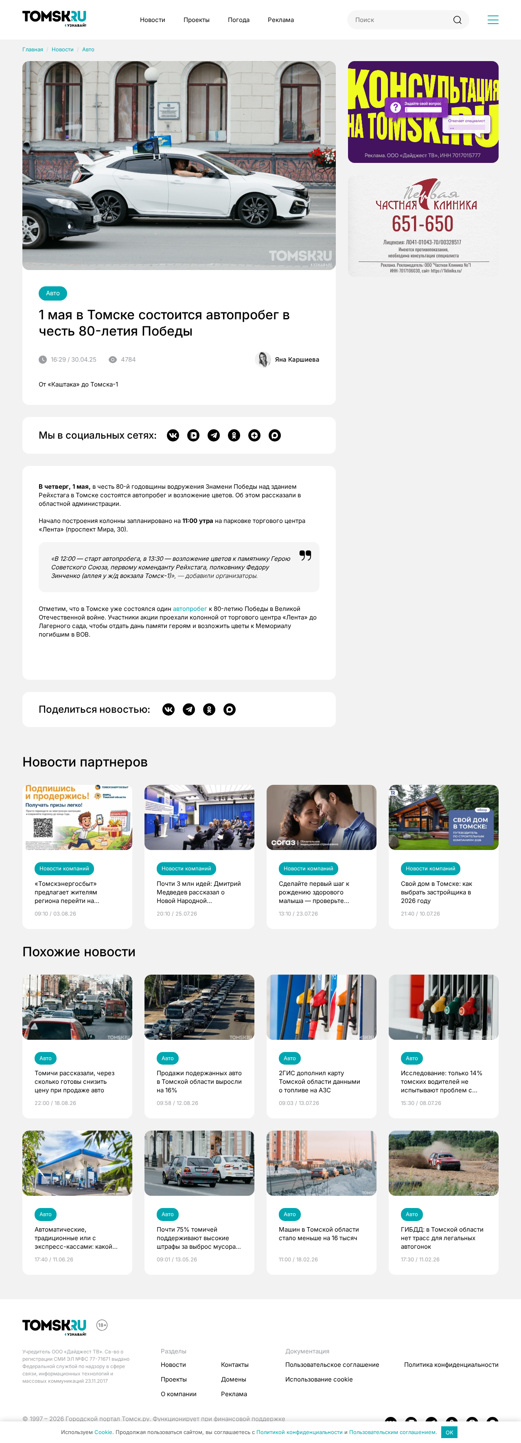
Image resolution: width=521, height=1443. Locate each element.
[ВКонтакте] (173, 435)
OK (449, 1432)
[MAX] (275, 435)
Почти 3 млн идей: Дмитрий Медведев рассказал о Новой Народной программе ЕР (199, 892)
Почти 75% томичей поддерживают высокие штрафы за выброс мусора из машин (196, 1238)
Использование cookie (319, 1379)
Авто (88, 49)
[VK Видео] (193, 435)
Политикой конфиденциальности (299, 1432)
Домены (233, 1379)
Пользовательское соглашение (332, 1364)
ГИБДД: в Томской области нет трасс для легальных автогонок (442, 1238)
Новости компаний (64, 868)
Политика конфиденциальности (451, 1364)
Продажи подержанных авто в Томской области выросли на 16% (199, 1081)
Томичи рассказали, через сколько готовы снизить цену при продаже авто (74, 1081)
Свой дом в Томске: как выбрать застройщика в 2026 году (436, 892)
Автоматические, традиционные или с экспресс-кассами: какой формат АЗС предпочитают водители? (75, 1238)
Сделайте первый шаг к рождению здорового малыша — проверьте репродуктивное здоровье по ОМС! (318, 892)
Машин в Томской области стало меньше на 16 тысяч (319, 1234)
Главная (32, 49)
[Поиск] (457, 19)
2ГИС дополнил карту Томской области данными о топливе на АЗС (319, 1081)
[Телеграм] (214, 435)
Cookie (103, 1432)
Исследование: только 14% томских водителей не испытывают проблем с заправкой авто (442, 1081)
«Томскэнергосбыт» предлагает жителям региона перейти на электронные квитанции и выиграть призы (73, 892)
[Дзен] (254, 435)
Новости (152, 20)
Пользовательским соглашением (392, 1432)
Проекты (197, 20)
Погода (239, 20)
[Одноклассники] (234, 435)
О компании (179, 1394)
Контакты (235, 1364)
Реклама (281, 20)
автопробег (190, 609)
